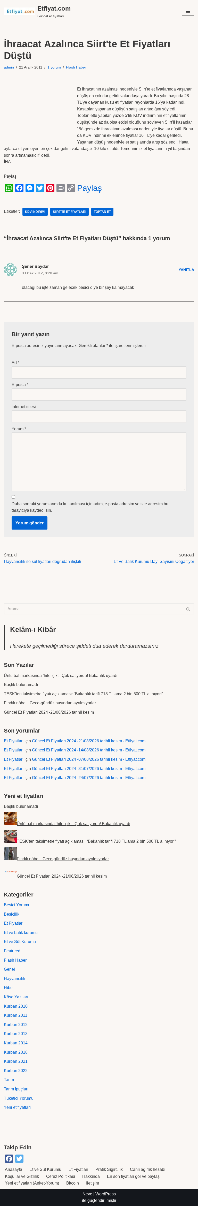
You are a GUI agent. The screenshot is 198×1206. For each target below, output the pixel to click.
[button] (188, 11)
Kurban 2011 (15, 1015)
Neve (87, 1194)
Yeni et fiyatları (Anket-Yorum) (32, 1183)
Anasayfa (13, 1169)
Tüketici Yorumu (19, 1098)
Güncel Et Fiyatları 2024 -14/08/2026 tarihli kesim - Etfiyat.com (88, 750)
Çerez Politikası (60, 1176)
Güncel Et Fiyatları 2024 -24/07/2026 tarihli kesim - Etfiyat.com (88, 777)
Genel (9, 969)
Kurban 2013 (16, 1033)
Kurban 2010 (16, 1006)
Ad (15, 362)
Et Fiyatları (13, 741)
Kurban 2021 (16, 1061)
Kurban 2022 (16, 1070)
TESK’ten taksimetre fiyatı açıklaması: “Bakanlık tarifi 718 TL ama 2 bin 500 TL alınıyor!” (83, 694)
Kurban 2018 (16, 1052)
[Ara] (188, 609)
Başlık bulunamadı (21, 684)
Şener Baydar (35, 266)
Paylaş (89, 188)
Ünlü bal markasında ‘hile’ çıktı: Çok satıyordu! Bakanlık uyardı (60, 675)
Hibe (8, 987)
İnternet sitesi (24, 406)
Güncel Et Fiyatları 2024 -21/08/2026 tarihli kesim (49, 712)
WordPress (105, 1194)
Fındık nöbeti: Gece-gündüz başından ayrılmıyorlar (50, 703)
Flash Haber (76, 67)
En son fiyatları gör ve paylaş (133, 1176)
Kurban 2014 (16, 1043)
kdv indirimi (35, 212)
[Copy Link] (71, 188)
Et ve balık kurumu (21, 932)
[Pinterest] (50, 188)
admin (9, 67)
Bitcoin (72, 1183)
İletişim (92, 1183)
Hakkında (91, 1176)
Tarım (9, 1079)
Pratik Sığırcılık (109, 1169)
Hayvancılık (14, 978)
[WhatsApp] (9, 188)
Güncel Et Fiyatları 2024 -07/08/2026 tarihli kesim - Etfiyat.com (88, 759)
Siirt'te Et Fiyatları (69, 212)
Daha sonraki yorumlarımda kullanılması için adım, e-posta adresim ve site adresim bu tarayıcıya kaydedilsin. (90, 507)
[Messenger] (29, 188)
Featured (12, 951)
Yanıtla (186, 270)
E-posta (20, 384)
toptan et (102, 212)
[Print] (60, 188)
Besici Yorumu (17, 905)
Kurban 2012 (16, 1024)
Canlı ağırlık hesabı (147, 1169)
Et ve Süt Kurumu (20, 941)
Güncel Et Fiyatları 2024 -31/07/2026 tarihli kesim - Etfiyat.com (88, 768)
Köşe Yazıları (16, 997)
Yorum (19, 429)
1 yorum (54, 67)
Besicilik (11, 914)
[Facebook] (19, 188)
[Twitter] (40, 188)
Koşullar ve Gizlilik (22, 1176)
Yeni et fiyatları (17, 1107)
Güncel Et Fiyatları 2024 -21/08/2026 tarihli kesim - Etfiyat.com (88, 741)
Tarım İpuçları (16, 1089)
